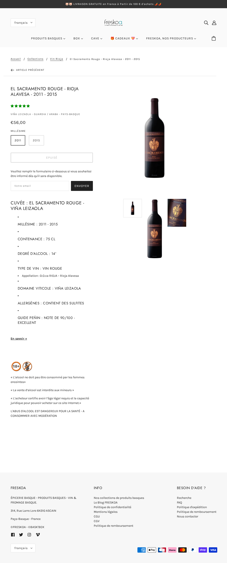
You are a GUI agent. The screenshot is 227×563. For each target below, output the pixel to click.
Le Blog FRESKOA (105, 502)
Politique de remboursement (113, 526)
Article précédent (29, 69)
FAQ (179, 502)
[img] (206, 22)
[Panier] (214, 38)
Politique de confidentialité (112, 507)
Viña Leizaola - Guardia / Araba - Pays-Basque (45, 114)
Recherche (184, 498)
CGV (97, 521)
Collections (35, 59)
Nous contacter (187, 516)
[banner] (113, 22)
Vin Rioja (56, 59)
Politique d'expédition (192, 507)
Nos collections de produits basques (119, 498)
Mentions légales (105, 512)
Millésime (18, 131)
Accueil (16, 59)
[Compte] (214, 22)
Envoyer (81, 186)
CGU (97, 516)
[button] (20, 106)
